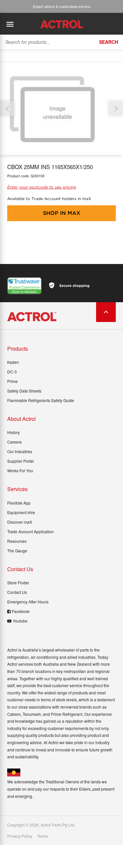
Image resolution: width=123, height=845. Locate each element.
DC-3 (12, 371)
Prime (12, 381)
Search (108, 42)
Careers (14, 442)
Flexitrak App (19, 503)
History (13, 432)
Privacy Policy (19, 836)
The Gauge (17, 550)
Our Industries (19, 451)
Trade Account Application (30, 531)
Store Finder (18, 582)
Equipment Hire (21, 512)
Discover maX (19, 522)
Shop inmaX (61, 213)
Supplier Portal (20, 461)
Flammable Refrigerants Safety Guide (40, 400)
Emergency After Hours (28, 601)
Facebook (21, 611)
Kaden (13, 362)
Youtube (20, 621)
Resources (17, 541)
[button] (115, 108)
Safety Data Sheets (24, 390)
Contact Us (17, 592)
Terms (42, 836)
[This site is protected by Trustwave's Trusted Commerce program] (24, 285)
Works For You (20, 470)
